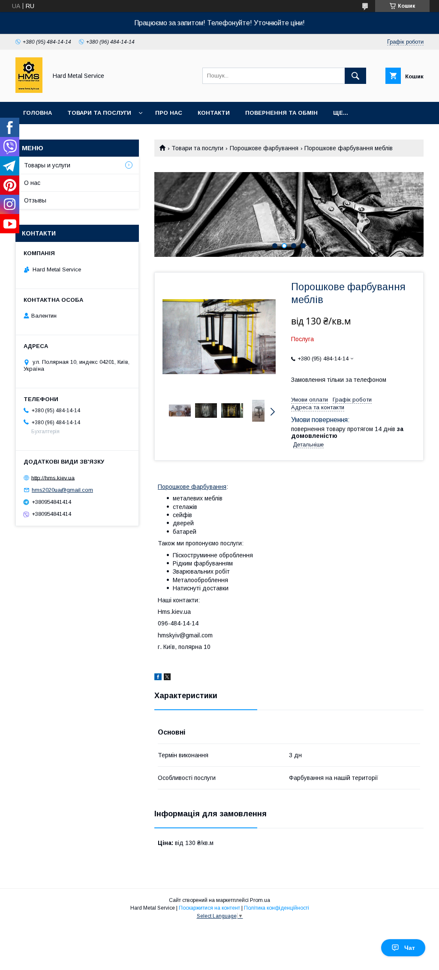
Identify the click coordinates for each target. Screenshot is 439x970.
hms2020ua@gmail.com (62, 490)
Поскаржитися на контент (209, 908)
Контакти (214, 113)
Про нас (168, 113)
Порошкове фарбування (264, 148)
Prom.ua (260, 900)
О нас (32, 182)
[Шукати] (355, 76)
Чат (409, 947)
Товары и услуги (47, 165)
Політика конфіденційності (276, 908)
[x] (167, 678)
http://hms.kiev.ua (53, 477)
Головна (37, 113)
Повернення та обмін (281, 113)
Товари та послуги (99, 113)
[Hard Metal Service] (28, 90)
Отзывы (35, 200)
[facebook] (158, 678)
